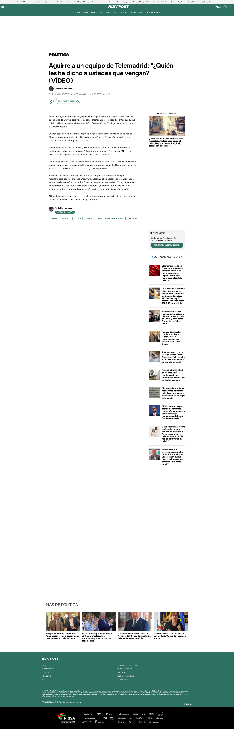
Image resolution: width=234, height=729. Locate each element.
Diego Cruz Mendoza (64, 2)
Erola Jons (164, 2)
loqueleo (143, 721)
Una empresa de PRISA (67, 716)
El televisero (120, 13)
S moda (132, 721)
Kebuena (158, 718)
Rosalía (173, 2)
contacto (46, 672)
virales (94, 13)
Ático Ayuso (31, 2)
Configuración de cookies (127, 665)
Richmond (88, 721)
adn (151, 714)
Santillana (112, 714)
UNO (106, 718)
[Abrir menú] (2, 6)
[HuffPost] (50, 658)
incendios (65, 218)
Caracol (160, 714)
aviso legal (121, 672)
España (53, 218)
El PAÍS (89, 714)
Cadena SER (135, 714)
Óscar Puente (49, 2)
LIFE (102, 13)
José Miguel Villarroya (81, 2)
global (86, 13)
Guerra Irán (95, 2)
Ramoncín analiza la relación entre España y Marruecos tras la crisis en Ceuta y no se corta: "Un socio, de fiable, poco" (173, 317)
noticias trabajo (136, 13)
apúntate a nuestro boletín (167, 245)
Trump (104, 2)
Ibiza (118, 2)
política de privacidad (125, 676)
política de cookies (124, 669)
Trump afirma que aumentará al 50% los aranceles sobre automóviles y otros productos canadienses (97, 637)
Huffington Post (92, 718)
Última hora (218, 6)
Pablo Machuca (65, 88)
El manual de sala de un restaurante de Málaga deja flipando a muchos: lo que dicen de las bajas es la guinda (173, 393)
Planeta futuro (149, 718)
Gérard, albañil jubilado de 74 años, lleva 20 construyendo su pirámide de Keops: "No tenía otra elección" (173, 375)
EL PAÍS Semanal (140, 718)
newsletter (46, 676)
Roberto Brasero (193, 2)
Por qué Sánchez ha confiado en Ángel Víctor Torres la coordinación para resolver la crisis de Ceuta (171, 338)
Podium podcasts (112, 721)
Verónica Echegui (152, 2)
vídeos (109, 13)
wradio (113, 718)
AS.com (143, 714)
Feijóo (40, 2)
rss (43, 679)
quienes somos (48, 669)
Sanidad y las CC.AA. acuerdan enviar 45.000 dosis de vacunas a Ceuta (170, 636)
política (76, 13)
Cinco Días (122, 718)
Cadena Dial (131, 718)
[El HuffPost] (118, 7)
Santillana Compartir (125, 714)
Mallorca (112, 2)
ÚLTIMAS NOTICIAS (154, 13)
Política (59, 55)
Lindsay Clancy (138, 2)
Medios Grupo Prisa (67, 722)
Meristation (154, 721)
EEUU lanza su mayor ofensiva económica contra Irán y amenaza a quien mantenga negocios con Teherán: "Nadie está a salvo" (173, 412)
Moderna (99, 721)
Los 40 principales (100, 714)
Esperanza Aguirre (114, 218)
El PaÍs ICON (122, 721)
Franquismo (127, 2)
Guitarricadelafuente (209, 2)
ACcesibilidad (122, 679)
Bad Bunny (182, 2)
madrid (88, 218)
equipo (44, 665)
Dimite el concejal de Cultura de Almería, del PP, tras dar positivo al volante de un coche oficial (134, 636)
